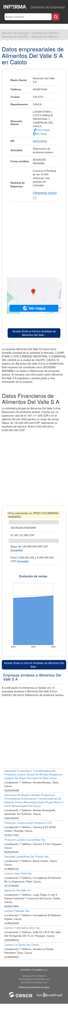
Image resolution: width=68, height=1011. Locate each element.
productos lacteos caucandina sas (24, 839)
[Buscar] (56, 16)
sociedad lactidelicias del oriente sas (26, 856)
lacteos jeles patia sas (18, 873)
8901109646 (40, 141)
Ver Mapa (41, 133)
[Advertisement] (34, 238)
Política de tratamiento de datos (34, 987)
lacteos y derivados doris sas (22, 927)
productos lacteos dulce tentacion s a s (27, 822)
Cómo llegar (43, 129)
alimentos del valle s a (17, 890)
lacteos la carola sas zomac (21, 944)
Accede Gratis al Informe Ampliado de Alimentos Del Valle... (34, 333)
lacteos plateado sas (16, 910)
